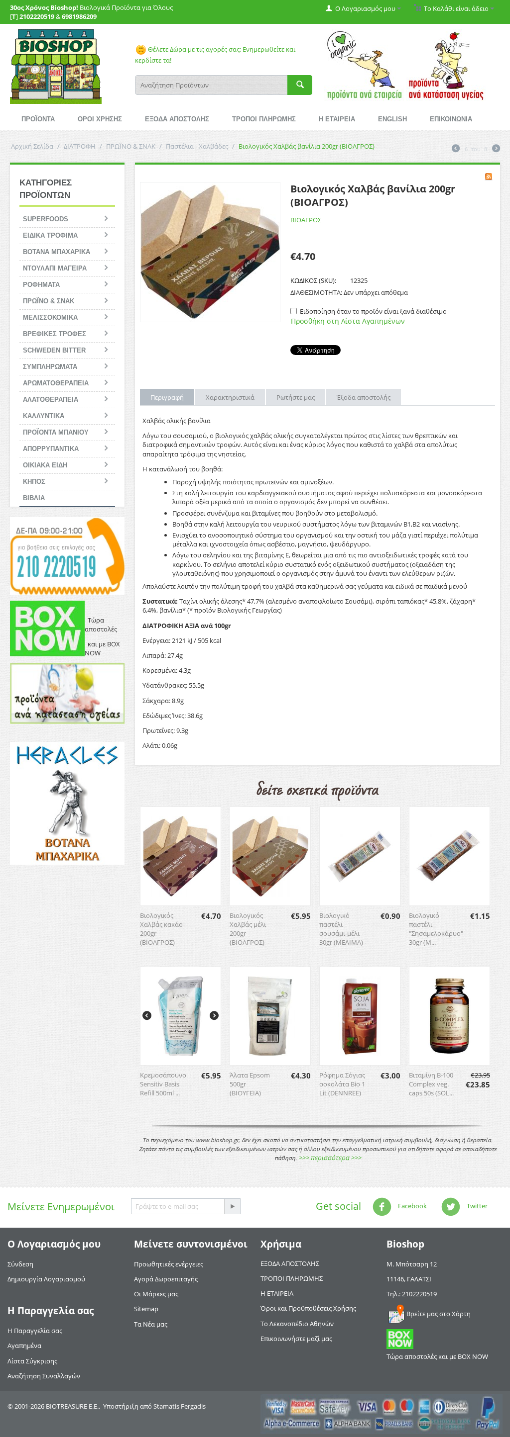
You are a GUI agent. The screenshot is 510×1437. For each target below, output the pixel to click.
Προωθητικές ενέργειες (168, 1263)
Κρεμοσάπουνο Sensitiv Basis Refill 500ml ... (163, 1084)
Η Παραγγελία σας (34, 1330)
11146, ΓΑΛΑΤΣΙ (408, 1278)
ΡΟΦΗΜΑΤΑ (41, 284)
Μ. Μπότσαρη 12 (411, 1263)
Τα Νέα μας (150, 1324)
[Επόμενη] (496, 149)
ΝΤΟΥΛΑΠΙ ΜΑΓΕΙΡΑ (55, 268)
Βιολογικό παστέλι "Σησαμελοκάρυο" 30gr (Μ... (436, 929)
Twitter (476, 1205)
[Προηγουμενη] (456, 149)
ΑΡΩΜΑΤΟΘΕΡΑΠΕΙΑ (56, 383)
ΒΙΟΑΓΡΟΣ (305, 219)
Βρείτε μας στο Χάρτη (438, 1313)
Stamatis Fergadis (179, 1406)
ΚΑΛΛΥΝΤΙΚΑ (43, 416)
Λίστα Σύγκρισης (32, 1360)
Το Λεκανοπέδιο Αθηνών (297, 1323)
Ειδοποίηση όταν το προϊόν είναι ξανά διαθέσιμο (373, 311)
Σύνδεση (20, 1263)
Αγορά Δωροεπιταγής (166, 1278)
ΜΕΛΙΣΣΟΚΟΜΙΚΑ (50, 317)
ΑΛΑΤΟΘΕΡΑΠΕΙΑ (50, 399)
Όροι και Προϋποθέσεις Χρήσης (308, 1308)
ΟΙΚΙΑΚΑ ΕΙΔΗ (45, 465)
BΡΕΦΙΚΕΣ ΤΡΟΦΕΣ (54, 334)
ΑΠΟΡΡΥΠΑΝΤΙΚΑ (51, 448)
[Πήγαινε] (232, 1206)
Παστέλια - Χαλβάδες (197, 146)
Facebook (411, 1205)
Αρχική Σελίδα (32, 146)
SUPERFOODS (45, 219)
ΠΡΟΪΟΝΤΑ (38, 119)
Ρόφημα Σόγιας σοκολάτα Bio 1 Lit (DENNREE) (342, 1084)
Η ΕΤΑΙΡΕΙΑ (337, 119)
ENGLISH (392, 119)
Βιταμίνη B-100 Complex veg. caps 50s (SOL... (431, 1084)
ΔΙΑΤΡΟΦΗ (80, 146)
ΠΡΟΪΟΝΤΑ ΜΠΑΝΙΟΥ (56, 432)
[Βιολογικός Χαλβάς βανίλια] (210, 252)
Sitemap (146, 1308)
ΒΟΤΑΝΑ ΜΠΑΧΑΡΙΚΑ (56, 252)
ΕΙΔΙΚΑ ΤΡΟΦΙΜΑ (50, 235)
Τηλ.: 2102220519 (411, 1293)
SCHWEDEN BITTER (54, 350)
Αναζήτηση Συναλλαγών (43, 1375)
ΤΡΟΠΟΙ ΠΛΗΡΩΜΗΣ (264, 119)
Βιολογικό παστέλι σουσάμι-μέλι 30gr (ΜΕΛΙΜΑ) (341, 929)
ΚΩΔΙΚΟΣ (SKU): (313, 280)
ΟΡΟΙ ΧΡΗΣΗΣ (100, 119)
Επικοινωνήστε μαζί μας (296, 1338)
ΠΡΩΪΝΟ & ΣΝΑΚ (130, 146)
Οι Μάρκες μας (156, 1293)
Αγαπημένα (24, 1345)
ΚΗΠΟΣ (34, 481)
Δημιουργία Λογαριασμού (46, 1278)
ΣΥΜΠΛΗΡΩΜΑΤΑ (50, 366)
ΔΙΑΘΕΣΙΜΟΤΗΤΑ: (316, 292)
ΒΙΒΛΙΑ (34, 498)
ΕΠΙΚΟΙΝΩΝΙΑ (451, 119)
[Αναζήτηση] (299, 85)
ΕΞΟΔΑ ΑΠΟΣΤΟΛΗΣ (177, 119)
